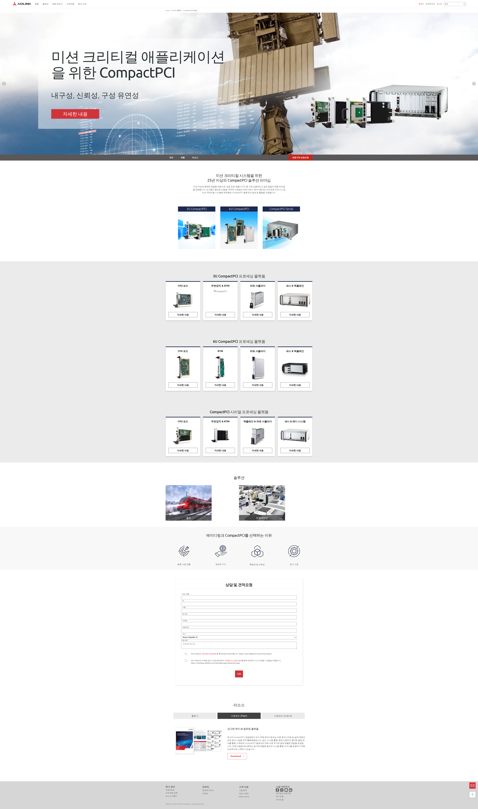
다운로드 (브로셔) (283, 716)
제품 (183, 157)
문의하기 (430, 4)
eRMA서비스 (244, 803)
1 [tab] (235, 152)
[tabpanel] (239, 84)
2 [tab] (239, 152)
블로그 (195, 716)
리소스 (195, 157)
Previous (4, 84)
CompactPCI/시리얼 (190, 10)
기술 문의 (243, 796)
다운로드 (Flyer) (239, 716)
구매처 (205, 799)
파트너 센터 (244, 799)
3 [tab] (242, 152)
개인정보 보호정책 (283, 799)
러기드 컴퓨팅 (176, 10)
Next (474, 84)
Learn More (75, 113)
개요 (171, 157)
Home (168, 10)
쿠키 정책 (280, 802)
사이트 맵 (280, 806)
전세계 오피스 (208, 796)
